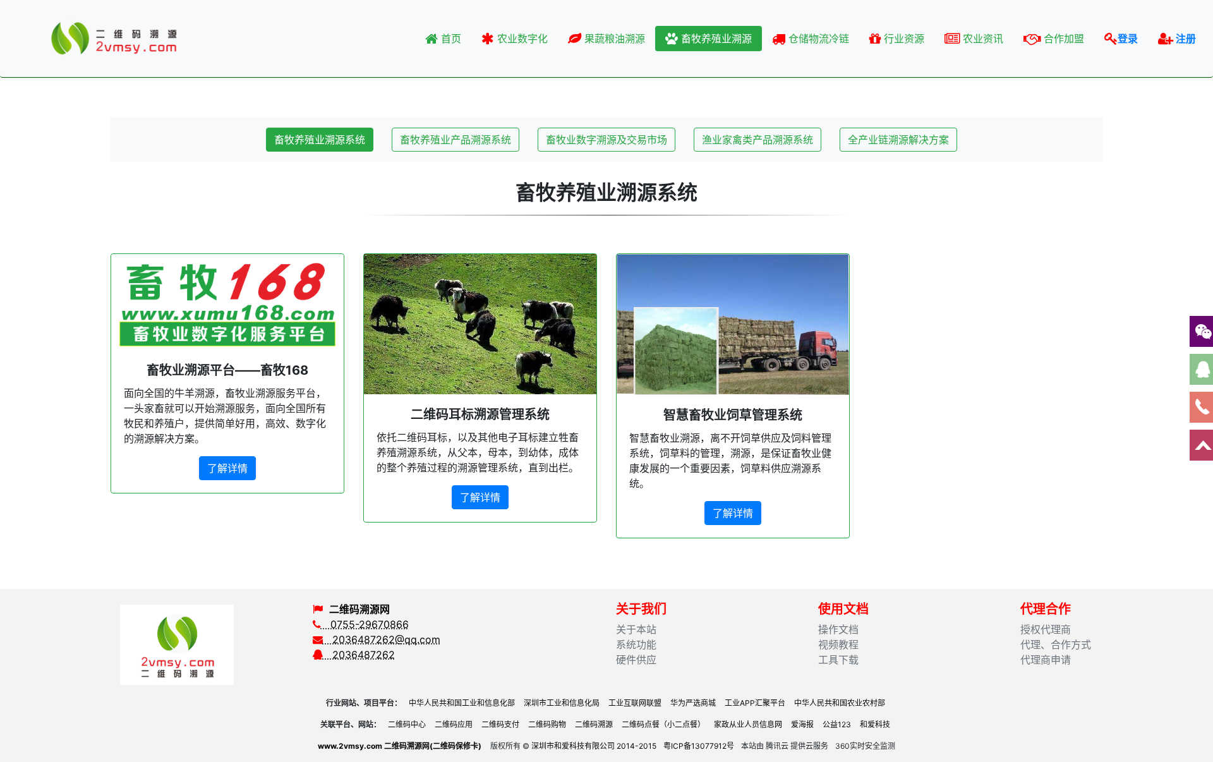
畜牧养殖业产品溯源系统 (455, 139)
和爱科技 (875, 724)
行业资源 (902, 38)
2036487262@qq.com (381, 639)
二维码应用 (454, 724)
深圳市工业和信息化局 (562, 703)
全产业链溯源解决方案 (898, 139)
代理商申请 (1045, 659)
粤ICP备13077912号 (698, 746)
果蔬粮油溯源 (613, 38)
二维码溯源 (594, 724)
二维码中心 (407, 724)
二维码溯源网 (359, 609)
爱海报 (802, 724)
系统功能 (636, 644)
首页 (449, 38)
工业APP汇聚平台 (755, 703)
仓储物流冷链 (817, 38)
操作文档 (838, 629)
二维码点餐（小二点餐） (663, 724)
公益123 (837, 724)
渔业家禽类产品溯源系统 (757, 139)
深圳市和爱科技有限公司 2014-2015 (593, 746)
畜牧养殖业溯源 (715, 38)
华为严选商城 (693, 703)
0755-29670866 (365, 624)
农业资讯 (981, 38)
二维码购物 (547, 724)
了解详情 (227, 468)
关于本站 (636, 629)
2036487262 (359, 654)
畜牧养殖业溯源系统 (319, 139)
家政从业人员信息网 (748, 724)
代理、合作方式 (1055, 644)
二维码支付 (500, 724)
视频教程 (838, 644)
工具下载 (838, 659)
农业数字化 (521, 38)
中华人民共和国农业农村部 (839, 703)
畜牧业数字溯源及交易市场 (606, 139)
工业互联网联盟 (634, 703)
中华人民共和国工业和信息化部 (462, 703)
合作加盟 (1062, 38)
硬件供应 (636, 659)
